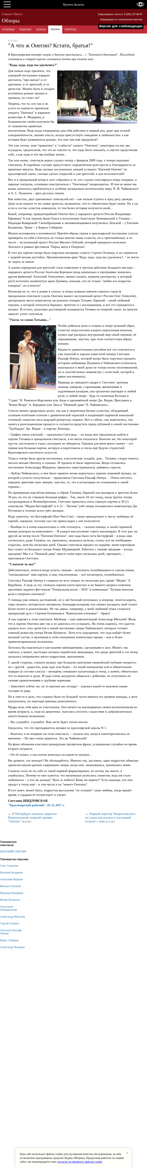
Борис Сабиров (9, 940)
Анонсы (41, 29)
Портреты (70, 29)
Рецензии (25, 29)
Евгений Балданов (11, 872)
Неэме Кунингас (10, 899)
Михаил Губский (10, 886)
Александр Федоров (12, 947)
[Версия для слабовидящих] (140, 4)
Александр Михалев (12, 916)
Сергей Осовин (9, 923)
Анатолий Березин (11, 879)
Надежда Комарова (11, 892)
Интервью (8, 29)
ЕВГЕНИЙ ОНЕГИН (13, 851)
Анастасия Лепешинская (8, 908)
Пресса (18, 14)
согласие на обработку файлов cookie (79, 1161)
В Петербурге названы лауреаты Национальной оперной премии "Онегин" (32, 817)
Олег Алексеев (9, 865)
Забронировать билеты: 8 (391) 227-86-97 (120, 14)
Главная (6, 14)
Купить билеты (73, 4)
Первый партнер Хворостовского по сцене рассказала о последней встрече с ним (110, 817)
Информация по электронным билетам (121, 19)
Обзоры (55, 29)
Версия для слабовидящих (121, 26)
